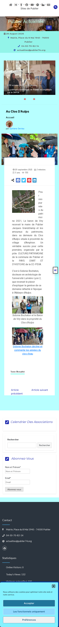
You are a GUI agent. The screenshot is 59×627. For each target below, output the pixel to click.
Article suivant (39, 389)
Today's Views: (13, 574)
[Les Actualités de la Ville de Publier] (48, 4)
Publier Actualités (26, 21)
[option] (29, 77)
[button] (53, 586)
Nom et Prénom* (13, 467)
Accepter (29, 603)
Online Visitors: (14, 567)
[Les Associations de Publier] (37, 4)
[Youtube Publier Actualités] (32, 4)
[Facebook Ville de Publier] (27, 4)
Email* (8, 478)
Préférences (29, 619)
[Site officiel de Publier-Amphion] (10, 4)
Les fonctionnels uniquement (29, 611)
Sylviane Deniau (17, 128)
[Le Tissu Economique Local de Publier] (43, 4)
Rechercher (13, 439)
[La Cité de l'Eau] (21, 4)
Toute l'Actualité (18, 372)
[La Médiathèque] (16, 4)
